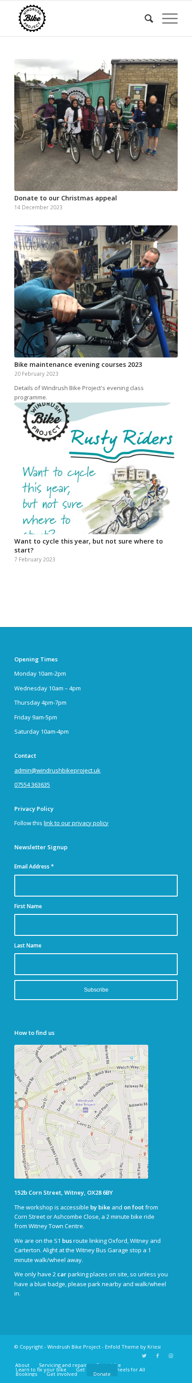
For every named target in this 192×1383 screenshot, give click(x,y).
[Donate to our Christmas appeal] (96, 125)
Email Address (34, 866)
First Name (28, 906)
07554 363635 (32, 785)
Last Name (28, 945)
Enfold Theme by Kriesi (133, 1346)
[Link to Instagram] (171, 1355)
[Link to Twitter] (144, 1355)
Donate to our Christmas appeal (65, 198)
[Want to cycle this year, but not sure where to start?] (96, 469)
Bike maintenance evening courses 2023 (78, 364)
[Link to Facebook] (157, 1355)
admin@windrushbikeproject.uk (57, 770)
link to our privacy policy (76, 823)
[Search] (144, 18)
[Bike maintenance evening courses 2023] (96, 291)
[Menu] (165, 18)
